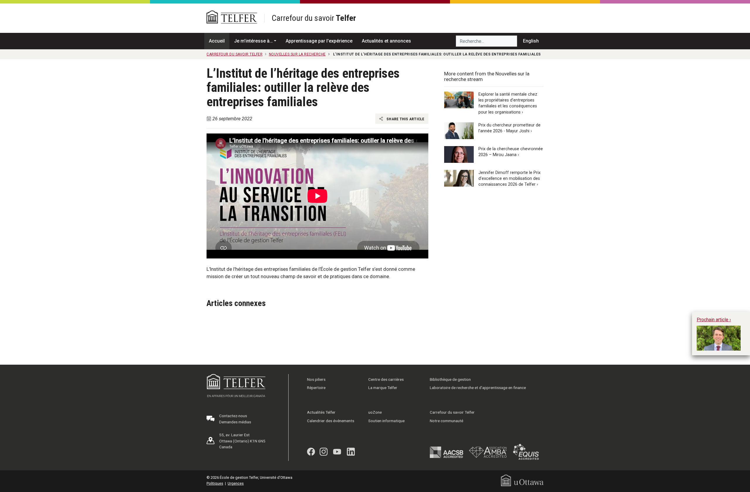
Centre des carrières (386, 379)
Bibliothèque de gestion (450, 379)
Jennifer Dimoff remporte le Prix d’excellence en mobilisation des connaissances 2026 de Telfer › (509, 178)
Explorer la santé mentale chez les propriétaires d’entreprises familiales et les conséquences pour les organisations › (507, 103)
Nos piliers (316, 379)
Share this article (405, 118)
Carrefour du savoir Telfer (452, 412)
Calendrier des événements (330, 420)
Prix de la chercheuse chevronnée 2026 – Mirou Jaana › (510, 151)
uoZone (375, 412)
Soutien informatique (386, 420)
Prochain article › (714, 319)
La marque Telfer (382, 387)
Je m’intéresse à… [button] (253, 41)
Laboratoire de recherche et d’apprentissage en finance (478, 387)
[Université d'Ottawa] (522, 480)
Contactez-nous (233, 415)
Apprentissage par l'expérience (319, 41)
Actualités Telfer (321, 412)
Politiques (215, 483)
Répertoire (316, 387)
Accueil (217, 41)
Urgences (236, 483)
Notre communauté (446, 420)
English (531, 41)
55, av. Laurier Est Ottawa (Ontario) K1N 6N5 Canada (242, 440)
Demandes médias (235, 422)
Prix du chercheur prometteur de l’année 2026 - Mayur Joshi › (509, 128)
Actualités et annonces (386, 41)
